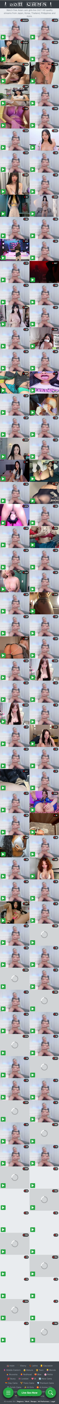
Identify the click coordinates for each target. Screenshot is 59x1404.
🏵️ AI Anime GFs (44, 1387)
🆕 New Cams (45, 1378)
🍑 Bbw (37, 1374)
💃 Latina (33, 1365)
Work (27, 1401)
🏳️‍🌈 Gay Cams (11, 1383)
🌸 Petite (48, 1374)
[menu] (8, 1392)
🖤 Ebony (21, 1365)
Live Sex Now (30, 1392)
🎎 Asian (10, 1365)
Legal (53, 1401)
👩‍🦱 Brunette (12, 1374)
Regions (20, 1401)
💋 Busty (11, 1378)
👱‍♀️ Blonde (51, 1370)
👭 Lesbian (23, 1378)
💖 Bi (33, 1378)
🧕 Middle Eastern (12, 1370)
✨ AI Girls (29, 1387)
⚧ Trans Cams (27, 1383)
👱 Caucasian (46, 1365)
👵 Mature (28, 1370)
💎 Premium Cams (45, 1383)
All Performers (43, 1401)
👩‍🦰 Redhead (26, 1374)
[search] (50, 1392)
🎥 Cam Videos (45, 1391)
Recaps (33, 1401)
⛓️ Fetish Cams (14, 1387)
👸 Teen (40, 1370)
